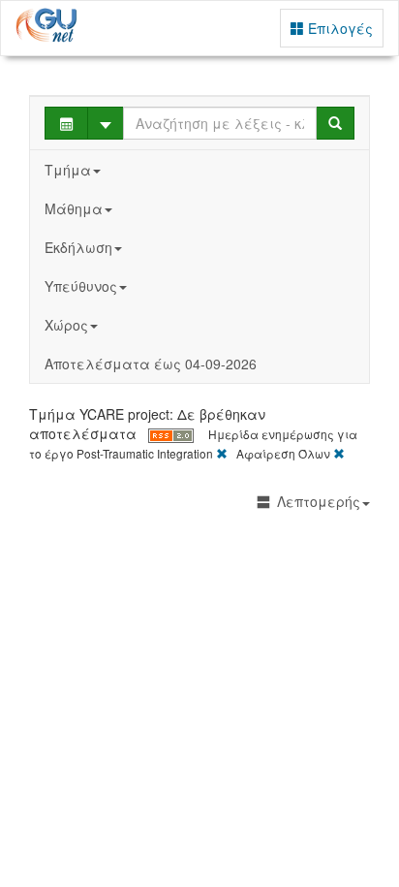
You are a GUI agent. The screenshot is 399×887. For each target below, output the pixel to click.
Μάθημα (74, 208)
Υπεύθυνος (81, 286)
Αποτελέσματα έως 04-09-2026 (151, 363)
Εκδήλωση (78, 247)
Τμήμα (68, 169)
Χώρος (66, 324)
